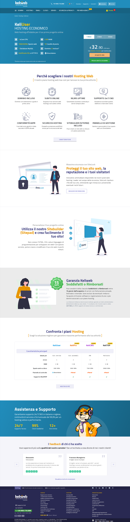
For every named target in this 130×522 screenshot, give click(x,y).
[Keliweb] (21, 497)
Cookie (21, 521)
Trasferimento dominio (46, 496)
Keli (57, 345)
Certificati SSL (44, 507)
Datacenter (95, 495)
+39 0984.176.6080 (58, 4)
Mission (94, 496)
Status (42, 512)
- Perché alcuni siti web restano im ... (33, 488)
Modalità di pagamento (98, 502)
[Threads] (113, 487)
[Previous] (17, 464)
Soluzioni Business (45, 500)
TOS (25, 521)
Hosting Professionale (72, 498)
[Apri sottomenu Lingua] (73, 3)
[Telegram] (110, 487)
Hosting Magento (70, 505)
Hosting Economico (71, 496)
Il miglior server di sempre (76, 460)
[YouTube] (104, 487)
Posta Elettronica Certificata (48, 509)
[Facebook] (94, 487)
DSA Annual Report (41, 521)
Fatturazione (30, 460)
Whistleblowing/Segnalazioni (99, 512)
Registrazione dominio (46, 495)
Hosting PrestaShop (71, 502)
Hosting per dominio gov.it (73, 511)
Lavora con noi (96, 500)
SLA (93, 507)
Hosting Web (69, 495)
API (93, 511)
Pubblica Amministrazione (47, 498)
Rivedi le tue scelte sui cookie (54, 521)
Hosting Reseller (70, 507)
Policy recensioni (31, 521)
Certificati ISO (95, 504)
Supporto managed (45, 511)
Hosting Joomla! (70, 504)
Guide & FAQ (95, 498)
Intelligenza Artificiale (71, 512)
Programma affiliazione (98, 505)
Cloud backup (44, 505)
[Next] (113, 464)
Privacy (16, 521)
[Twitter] (97, 487)
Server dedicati (44, 504)
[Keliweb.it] (21, 4)
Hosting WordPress (71, 500)
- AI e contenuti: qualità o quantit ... (55, 488)
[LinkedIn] (100, 487)
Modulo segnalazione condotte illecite (102, 514)
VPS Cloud (43, 502)
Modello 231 (95, 516)
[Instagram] (107, 487)
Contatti (94, 509)
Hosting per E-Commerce (72, 509)
